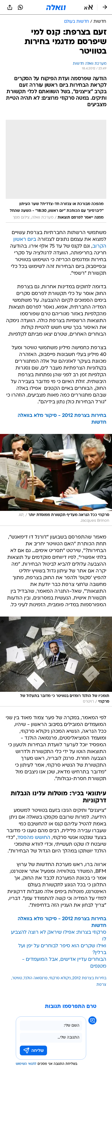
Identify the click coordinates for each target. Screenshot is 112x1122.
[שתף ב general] (10, 7)
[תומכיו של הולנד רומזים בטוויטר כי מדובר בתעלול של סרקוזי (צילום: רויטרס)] (56, 662)
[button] (88, 7)
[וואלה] (56, 7)
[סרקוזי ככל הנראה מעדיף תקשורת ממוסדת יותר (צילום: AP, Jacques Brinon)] (56, 480)
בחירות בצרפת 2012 (89, 978)
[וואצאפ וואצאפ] (20, 7)
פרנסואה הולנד (36, 978)
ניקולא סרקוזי (60, 978)
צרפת (101, 985)
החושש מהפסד (33, 837)
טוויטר (17, 978)
